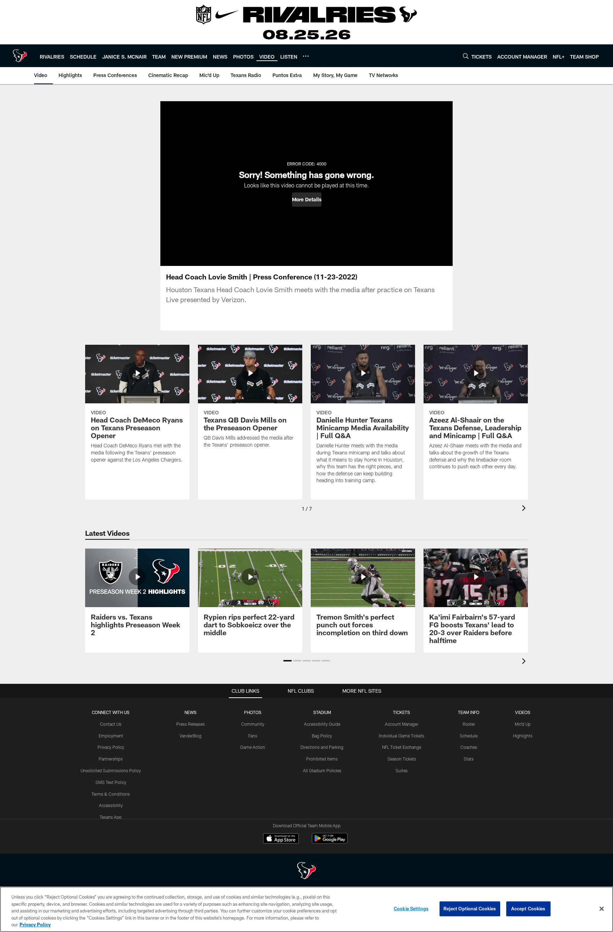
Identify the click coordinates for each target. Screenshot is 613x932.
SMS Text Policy (110, 782)
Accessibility (111, 805)
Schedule (468, 735)
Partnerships (111, 758)
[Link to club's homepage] (19, 55)
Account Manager (401, 723)
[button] (306, 199)
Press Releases (190, 723)
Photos (252, 712)
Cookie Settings (411, 908)
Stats (469, 758)
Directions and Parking (321, 747)
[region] (306, 909)
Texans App (111, 816)
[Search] (466, 56)
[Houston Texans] (306, 871)
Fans (252, 735)
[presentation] (525, 509)
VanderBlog (190, 735)
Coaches (468, 747)
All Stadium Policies (322, 770)
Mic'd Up (523, 723)
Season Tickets (401, 758)
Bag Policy (322, 735)
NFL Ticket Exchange (401, 747)
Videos (522, 712)
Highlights (522, 735)
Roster (469, 723)
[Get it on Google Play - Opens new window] (329, 842)
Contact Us (110, 723)
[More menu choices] (306, 56)
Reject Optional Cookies (469, 908)
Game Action (252, 747)
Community (252, 723)
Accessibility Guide (322, 723)
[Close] (601, 909)
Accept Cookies (528, 908)
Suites (402, 770)
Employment (111, 735)
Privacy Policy (111, 747)
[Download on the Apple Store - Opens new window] (281, 839)
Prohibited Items (322, 758)
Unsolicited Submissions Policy (111, 770)
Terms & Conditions (111, 793)
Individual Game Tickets (401, 735)
